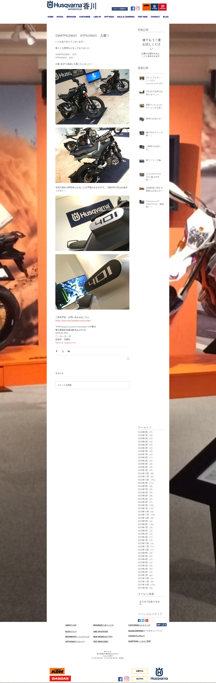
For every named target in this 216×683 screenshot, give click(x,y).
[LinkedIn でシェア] (69, 351)
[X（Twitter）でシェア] (63, 351)
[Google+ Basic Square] (146, 620)
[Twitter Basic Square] (143, 620)
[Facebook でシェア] (56, 351)
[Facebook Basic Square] (139, 620)
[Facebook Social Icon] (133, 8)
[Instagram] (138, 8)
